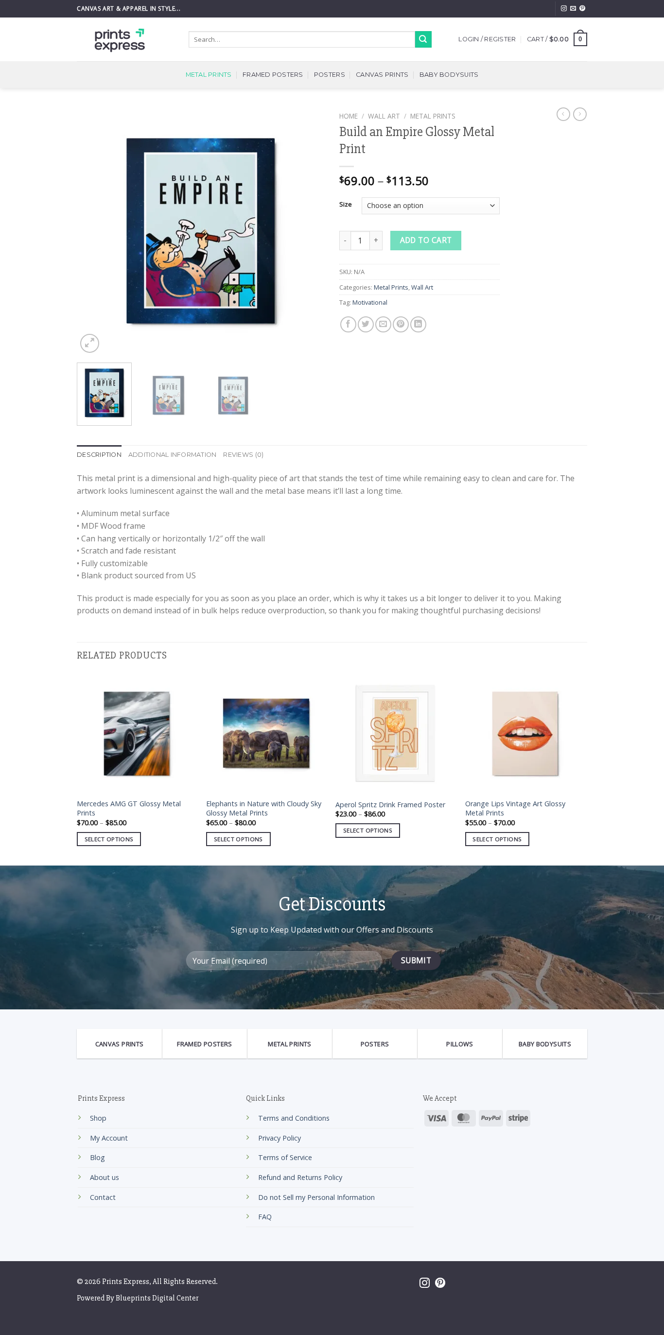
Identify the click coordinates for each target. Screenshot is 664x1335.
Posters (329, 74)
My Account (109, 1138)
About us (104, 1177)
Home (348, 116)
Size (345, 204)
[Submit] (423, 39)
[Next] (307, 231)
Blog (97, 1157)
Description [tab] (99, 454)
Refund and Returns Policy (300, 1177)
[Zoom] (89, 343)
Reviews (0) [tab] (243, 454)
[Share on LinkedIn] (418, 324)
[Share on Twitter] (366, 324)
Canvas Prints (382, 74)
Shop (98, 1118)
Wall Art (384, 116)
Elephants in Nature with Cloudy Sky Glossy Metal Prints (263, 808)
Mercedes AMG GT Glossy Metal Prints (129, 808)
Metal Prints (209, 74)
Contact (103, 1197)
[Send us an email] (573, 8)
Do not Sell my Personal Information (316, 1197)
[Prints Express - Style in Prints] (125, 39)
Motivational (369, 302)
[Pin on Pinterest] (401, 324)
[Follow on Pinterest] (582, 8)
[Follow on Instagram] (564, 8)
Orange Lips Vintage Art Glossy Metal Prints (515, 808)
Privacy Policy (279, 1138)
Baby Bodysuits (449, 74)
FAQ (265, 1216)
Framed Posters (273, 74)
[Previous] (94, 231)
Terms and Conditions (294, 1118)
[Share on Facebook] (348, 324)
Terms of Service (285, 1157)
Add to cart (426, 240)
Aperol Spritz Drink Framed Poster (390, 804)
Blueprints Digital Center (157, 1298)
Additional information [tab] (172, 454)
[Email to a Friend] (383, 324)
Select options (109, 839)
